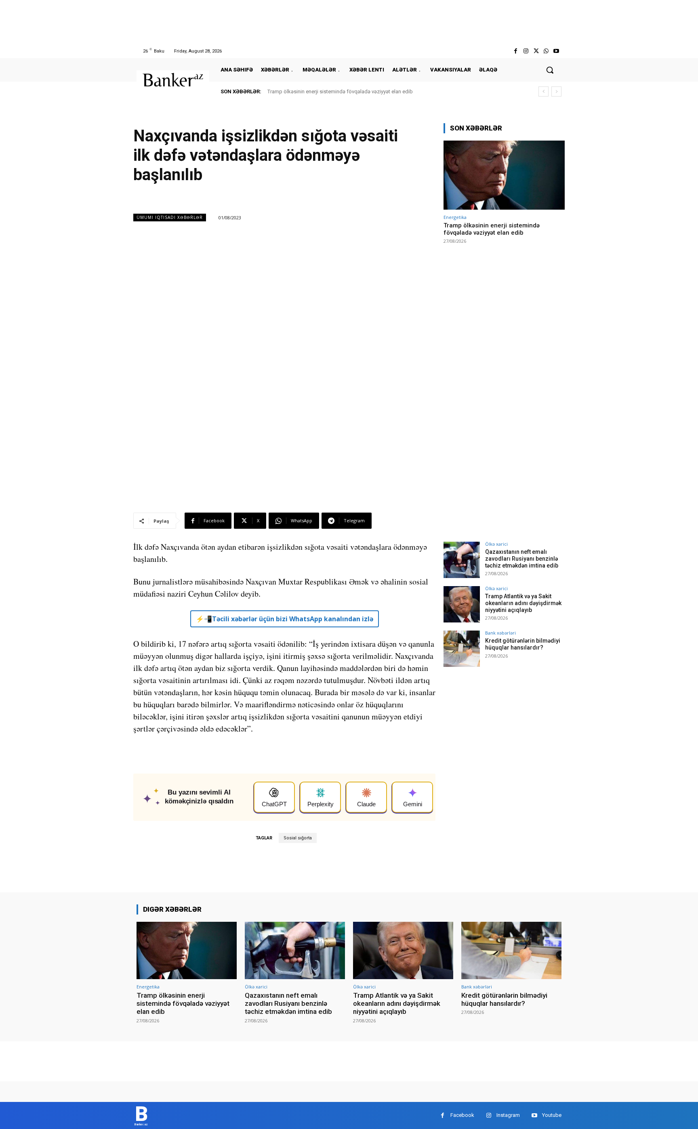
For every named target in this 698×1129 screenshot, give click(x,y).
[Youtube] (556, 51)
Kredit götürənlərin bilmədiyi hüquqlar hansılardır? (522, 644)
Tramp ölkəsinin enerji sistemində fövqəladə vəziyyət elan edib (340, 91)
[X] (536, 51)
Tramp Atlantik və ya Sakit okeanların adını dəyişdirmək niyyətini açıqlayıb (523, 603)
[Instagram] (526, 51)
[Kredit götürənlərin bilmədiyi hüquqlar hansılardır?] (462, 649)
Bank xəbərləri (500, 633)
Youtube (551, 1115)
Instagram (508, 1115)
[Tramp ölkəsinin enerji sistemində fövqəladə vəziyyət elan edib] (504, 175)
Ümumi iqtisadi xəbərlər (170, 217)
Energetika (455, 217)
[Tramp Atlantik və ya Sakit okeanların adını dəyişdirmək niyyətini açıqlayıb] (462, 604)
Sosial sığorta (298, 838)
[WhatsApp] (546, 51)
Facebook (462, 1115)
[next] (556, 91)
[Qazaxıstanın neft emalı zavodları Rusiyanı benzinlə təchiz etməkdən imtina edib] (462, 560)
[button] (549, 70)
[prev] (543, 91)
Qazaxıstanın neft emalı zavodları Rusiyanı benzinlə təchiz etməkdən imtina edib (521, 559)
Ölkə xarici (496, 544)
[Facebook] (516, 51)
